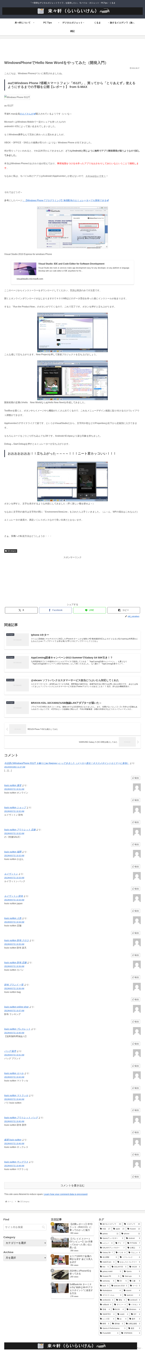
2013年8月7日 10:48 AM (14, 1166)
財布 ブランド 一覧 (14, 984)
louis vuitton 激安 (12, 785)
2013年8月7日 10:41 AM (14, 1055)
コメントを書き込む (72, 1185)
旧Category (12, 551)
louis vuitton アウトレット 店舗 (20, 829)
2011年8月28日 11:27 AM (14, 767)
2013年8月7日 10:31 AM (14, 789)
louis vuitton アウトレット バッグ (21, 1117)
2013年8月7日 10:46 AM (14, 1143)
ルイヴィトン (11, 874)
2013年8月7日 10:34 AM (14, 922)
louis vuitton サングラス (16, 1162)
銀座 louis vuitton (12, 1140)
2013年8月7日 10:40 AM (14, 1033)
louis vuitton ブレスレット (17, 1029)
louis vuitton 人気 (12, 918)
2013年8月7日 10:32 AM (14, 811)
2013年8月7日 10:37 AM (14, 1011)
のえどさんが (26, 114)
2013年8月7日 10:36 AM (14, 966)
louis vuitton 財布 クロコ (16, 940)
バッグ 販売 (10, 1051)
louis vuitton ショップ (15, 807)
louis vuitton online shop (16, 1007)
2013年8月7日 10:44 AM (14, 1099)
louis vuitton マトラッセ (16, 1095)
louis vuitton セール (14, 1073)
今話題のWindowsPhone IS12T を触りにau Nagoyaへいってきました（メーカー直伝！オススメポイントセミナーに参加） (66, 763)
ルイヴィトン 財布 (13, 896)
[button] (123, 610)
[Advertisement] (72, 50)
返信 (137, 778)
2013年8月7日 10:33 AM (14, 878)
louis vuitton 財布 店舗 (15, 962)
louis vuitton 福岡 (12, 852)
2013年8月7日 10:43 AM (14, 1077)
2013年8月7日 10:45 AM (14, 1121)
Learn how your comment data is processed (65, 1194)
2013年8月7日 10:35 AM (14, 944)
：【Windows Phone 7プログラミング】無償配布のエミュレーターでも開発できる (64, 200)
